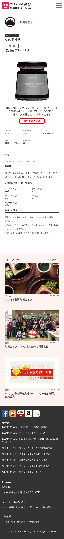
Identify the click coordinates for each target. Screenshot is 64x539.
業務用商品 (28, 492)
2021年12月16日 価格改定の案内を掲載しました (25, 460)
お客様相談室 (33, 522)
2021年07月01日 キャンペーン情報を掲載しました (26, 466)
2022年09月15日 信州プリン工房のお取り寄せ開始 (26, 454)
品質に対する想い (44, 507)
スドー (5, 492)
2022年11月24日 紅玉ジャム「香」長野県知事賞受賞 (27, 448)
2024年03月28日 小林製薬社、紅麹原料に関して (25, 427)
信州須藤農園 (15, 492)
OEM (37, 492)
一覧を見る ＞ (54, 259)
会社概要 (6, 522)
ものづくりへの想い (25, 507)
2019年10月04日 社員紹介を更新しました (22, 472)
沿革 (13, 522)
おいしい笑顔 (8, 507)
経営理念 (21, 522)
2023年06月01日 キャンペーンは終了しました (24, 433)
